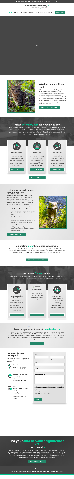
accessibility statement (57, 471)
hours (49, 1)
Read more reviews (37, 259)
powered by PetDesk (37, 471)
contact (50, 12)
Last (51, 359)
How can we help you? (40, 374)
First (35, 359)
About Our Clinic (49, 107)
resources (31, 12)
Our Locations (37, 461)
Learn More (16, 169)
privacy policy (46, 471)
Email (36, 362)
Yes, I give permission (41, 391)
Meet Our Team (16, 234)
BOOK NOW (60, 12)
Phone (36, 368)
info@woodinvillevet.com (37, 1)
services (23, 12)
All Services (37, 177)
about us (15, 12)
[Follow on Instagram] (57, 1)
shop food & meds (41, 12)
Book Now (37, 343)
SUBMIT (38, 399)
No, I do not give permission (43, 393)
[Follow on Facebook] (54, 1)
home (10, 12)
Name (36, 354)
